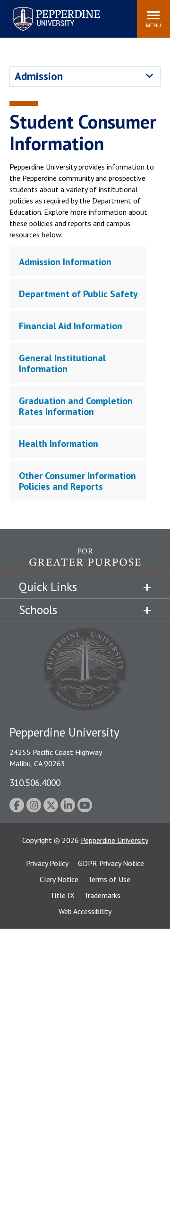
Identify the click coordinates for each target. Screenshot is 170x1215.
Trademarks (102, 895)
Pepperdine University (45, 8)
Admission (39, 76)
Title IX (62, 895)
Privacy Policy (47, 863)
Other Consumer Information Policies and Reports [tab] (77, 481)
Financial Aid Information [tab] (70, 326)
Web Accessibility (85, 911)
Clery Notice (59, 879)
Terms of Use (109, 879)
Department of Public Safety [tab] (78, 294)
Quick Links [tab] (48, 586)
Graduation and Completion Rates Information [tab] (76, 406)
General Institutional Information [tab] (62, 363)
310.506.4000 (34, 782)
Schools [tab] (38, 609)
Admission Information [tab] (65, 262)
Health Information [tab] (58, 443)
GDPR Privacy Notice (111, 863)
